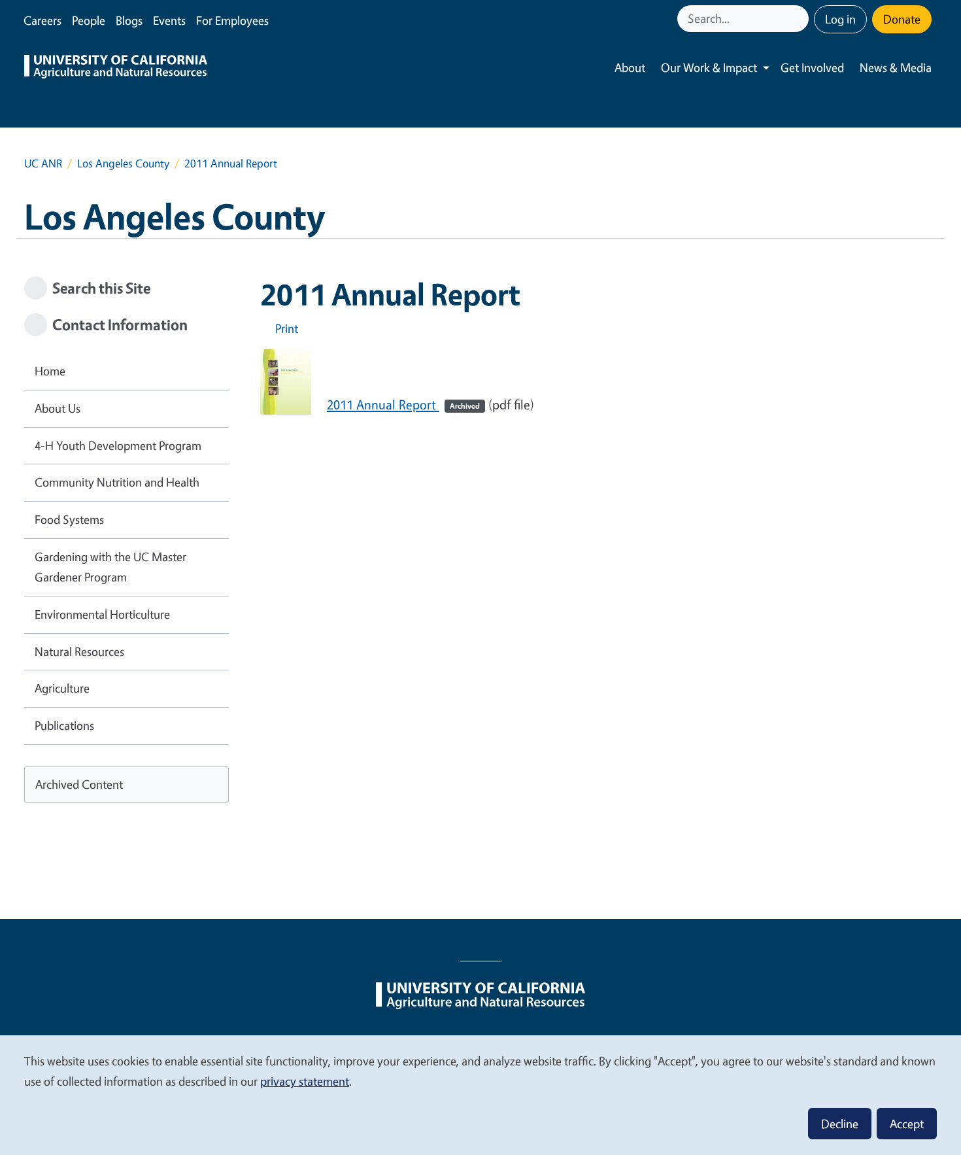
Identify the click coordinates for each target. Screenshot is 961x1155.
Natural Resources (79, 651)
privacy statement (304, 1081)
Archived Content (79, 784)
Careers (42, 20)
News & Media (896, 67)
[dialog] (480, 1094)
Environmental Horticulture (102, 614)
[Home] (115, 68)
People (88, 20)
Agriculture (62, 688)
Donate (901, 19)
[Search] (800, 18)
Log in (840, 19)
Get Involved (812, 67)
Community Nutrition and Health (117, 482)
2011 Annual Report (403, 404)
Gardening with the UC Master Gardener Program (110, 567)
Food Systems (69, 519)
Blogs (129, 20)
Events (169, 20)
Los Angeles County (123, 163)
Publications (64, 725)
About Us (57, 408)
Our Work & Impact (709, 67)
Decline (839, 1123)
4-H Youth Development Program (118, 445)
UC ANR (43, 163)
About (630, 67)
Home (50, 371)
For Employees (232, 20)
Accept (907, 1123)
